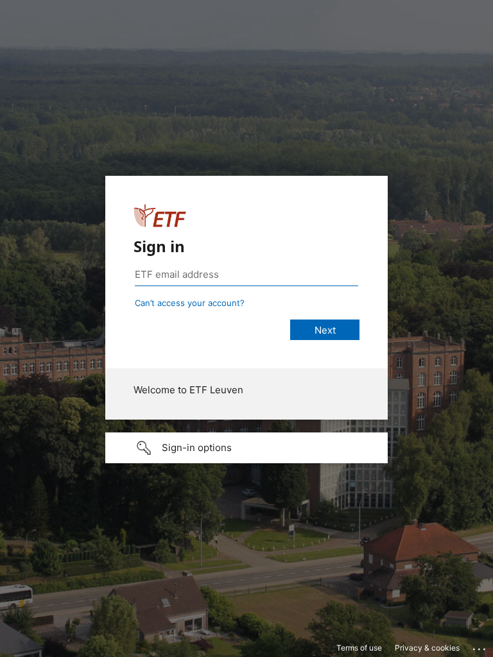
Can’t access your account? (190, 303)
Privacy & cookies (427, 648)
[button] (246, 447)
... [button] (480, 646)
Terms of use (359, 648)
